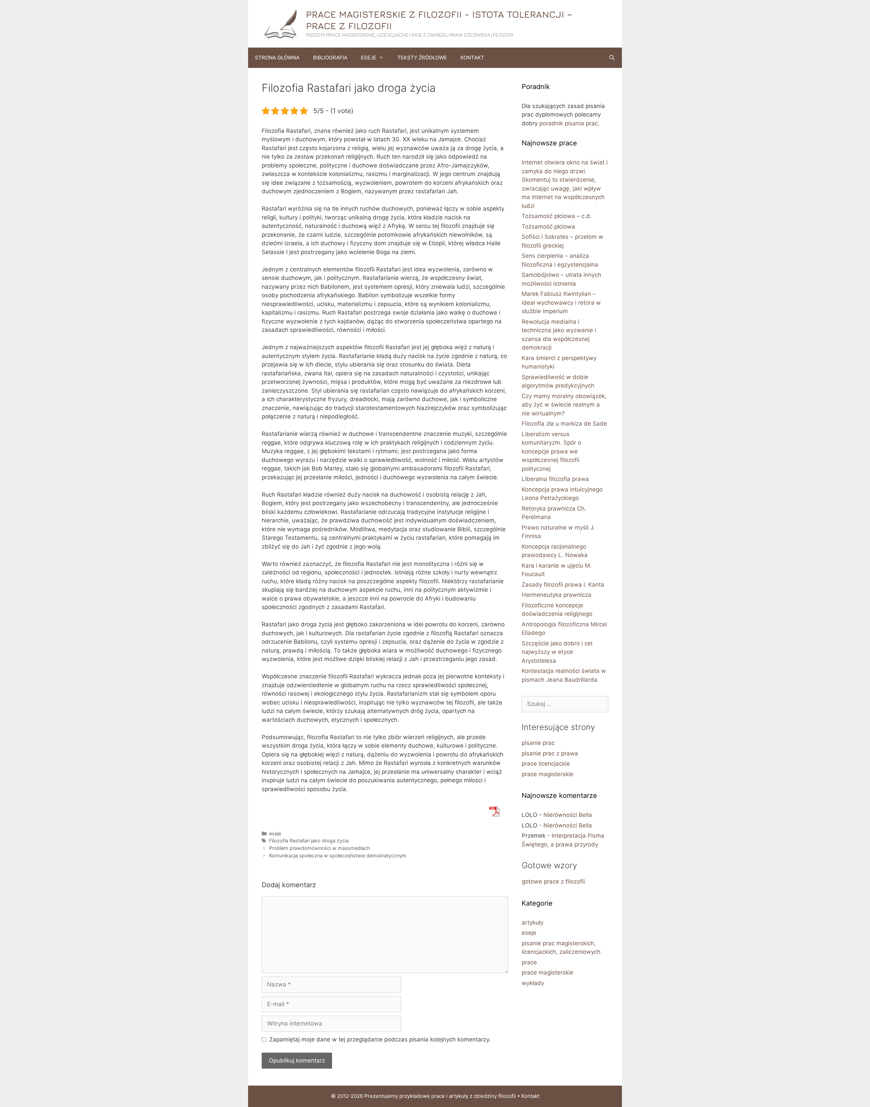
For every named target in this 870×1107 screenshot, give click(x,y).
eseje (275, 833)
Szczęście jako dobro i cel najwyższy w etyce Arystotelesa (557, 652)
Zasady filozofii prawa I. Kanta (563, 584)
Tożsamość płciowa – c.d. (557, 216)
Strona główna (277, 57)
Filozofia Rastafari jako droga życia (309, 840)
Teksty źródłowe (422, 57)
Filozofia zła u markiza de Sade (564, 423)
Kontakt (472, 57)
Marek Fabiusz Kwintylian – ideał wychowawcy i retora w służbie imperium (561, 302)
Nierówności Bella (567, 814)
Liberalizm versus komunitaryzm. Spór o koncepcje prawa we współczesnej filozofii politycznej (551, 451)
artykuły (532, 922)
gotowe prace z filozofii (553, 881)
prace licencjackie (546, 763)
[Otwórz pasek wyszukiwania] (612, 58)
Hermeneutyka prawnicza (556, 594)
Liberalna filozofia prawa (555, 479)
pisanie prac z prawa (550, 753)
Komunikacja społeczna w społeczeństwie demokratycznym (337, 855)
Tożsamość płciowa (548, 226)
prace (529, 962)
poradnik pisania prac (568, 123)
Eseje (368, 57)
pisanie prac (538, 742)
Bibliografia (330, 57)
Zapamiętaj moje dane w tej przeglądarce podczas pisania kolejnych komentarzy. (380, 1039)
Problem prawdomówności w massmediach (319, 848)
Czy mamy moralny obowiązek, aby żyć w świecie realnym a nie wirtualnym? (564, 405)
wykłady (533, 983)
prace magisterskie (547, 774)
